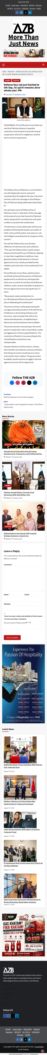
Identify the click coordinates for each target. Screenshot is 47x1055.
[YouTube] (23, 383)
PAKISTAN (24, 5)
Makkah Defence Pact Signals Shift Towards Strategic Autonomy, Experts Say (20, 534)
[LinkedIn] (35, 383)
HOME (7, 5)
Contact (6, 984)
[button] (6, 65)
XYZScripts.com (34, 1054)
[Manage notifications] (42, 1051)
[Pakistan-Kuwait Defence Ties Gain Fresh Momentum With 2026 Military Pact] (23, 475)
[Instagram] (18, 383)
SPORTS (10, 8)
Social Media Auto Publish (16, 1054)
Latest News (15, 5)
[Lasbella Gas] (23, 935)
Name (6, 594)
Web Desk (8, 457)
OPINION (25, 8)
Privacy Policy (8, 993)
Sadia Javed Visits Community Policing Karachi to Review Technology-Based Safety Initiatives (22, 901)
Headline (7, 80)
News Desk (9, 94)
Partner (6, 998)
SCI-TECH (17, 8)
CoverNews (39, 1047)
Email (27, 594)
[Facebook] (12, 383)
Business (39, 5)
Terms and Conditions (11, 988)
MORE (38, 8)
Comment (8, 564)
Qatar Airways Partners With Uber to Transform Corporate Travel (22, 830)
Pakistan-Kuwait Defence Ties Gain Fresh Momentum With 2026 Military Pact (19, 493)
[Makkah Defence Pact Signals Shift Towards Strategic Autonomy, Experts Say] (23, 516)
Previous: (18, 395)
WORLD (32, 5)
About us (6, 1003)
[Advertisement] (23, 163)
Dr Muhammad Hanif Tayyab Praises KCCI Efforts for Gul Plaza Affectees (23, 864)
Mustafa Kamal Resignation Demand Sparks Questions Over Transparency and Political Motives (23, 452)
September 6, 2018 (20, 94)
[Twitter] (29, 383)
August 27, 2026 (17, 457)
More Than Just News (23, 40)
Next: (23, 404)
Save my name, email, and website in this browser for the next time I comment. (23, 617)
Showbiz (32, 8)
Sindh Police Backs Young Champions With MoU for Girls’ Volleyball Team (23, 766)
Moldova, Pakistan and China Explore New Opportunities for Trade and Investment (19, 802)
